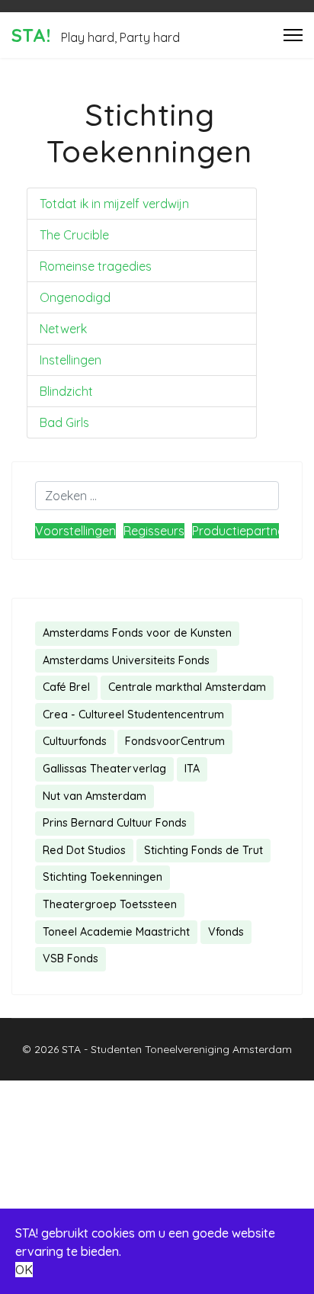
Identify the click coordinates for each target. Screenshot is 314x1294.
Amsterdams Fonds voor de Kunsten (137, 633)
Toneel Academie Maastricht (116, 932)
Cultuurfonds (75, 741)
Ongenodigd (75, 297)
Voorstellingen (75, 530)
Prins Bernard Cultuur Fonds (115, 823)
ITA (192, 768)
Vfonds (226, 932)
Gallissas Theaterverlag (104, 768)
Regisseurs (153, 530)
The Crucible (74, 234)
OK (24, 1269)
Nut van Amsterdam (94, 796)
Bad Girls (64, 422)
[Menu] (293, 35)
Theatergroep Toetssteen (110, 904)
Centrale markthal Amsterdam (187, 687)
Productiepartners (243, 530)
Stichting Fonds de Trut (203, 850)
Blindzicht (66, 391)
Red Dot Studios (84, 850)
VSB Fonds (70, 958)
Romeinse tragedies (96, 266)
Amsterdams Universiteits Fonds (126, 660)
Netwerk (63, 328)
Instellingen (70, 360)
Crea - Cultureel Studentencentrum (133, 714)
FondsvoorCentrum (175, 741)
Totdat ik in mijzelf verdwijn (114, 203)
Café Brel (66, 687)
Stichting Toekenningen (102, 877)
